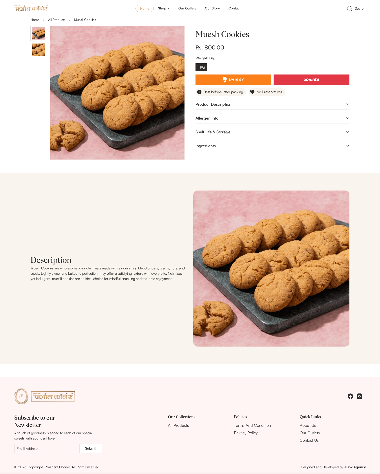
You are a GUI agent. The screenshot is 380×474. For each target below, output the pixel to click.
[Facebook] (350, 396)
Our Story (212, 8)
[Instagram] (359, 396)
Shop (162, 8)
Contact (234, 8)
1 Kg (201, 67)
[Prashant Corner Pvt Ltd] (43, 8)
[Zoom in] (175, 35)
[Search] (349, 8)
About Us (308, 425)
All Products (57, 20)
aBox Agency (355, 467)
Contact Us (309, 440)
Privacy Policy (246, 432)
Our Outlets (187, 8)
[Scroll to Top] (371, 450)
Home (144, 8)
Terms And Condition (252, 425)
